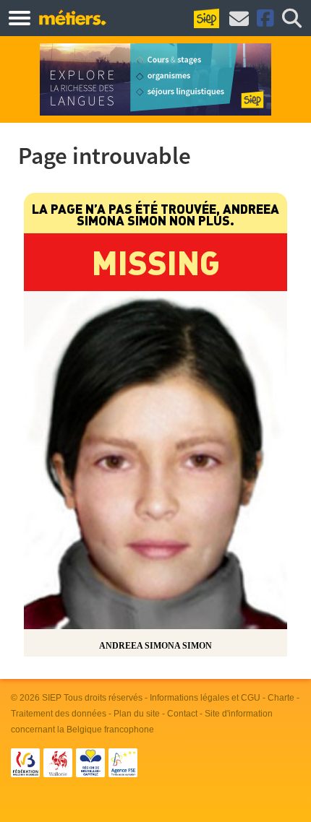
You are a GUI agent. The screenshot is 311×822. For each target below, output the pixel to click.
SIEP (51, 698)
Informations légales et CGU (205, 698)
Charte (281, 698)
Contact (182, 714)
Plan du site (137, 714)
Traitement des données (58, 714)
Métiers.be (72, 17)
